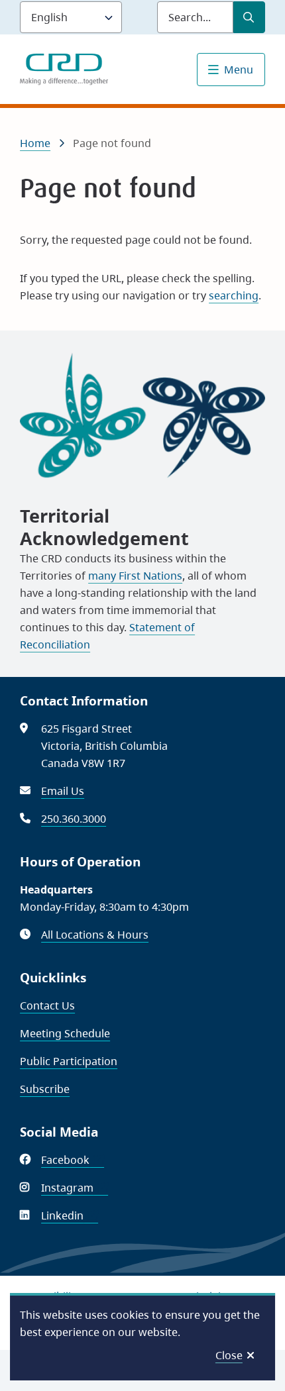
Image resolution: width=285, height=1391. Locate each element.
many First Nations (135, 575)
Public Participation (68, 1061)
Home (35, 143)
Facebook (72, 1160)
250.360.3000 (73, 818)
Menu (238, 69)
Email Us (62, 791)
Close (229, 1355)
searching (233, 295)
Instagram (74, 1187)
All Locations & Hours (94, 934)
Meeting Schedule (65, 1033)
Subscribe (45, 1089)
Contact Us (47, 1005)
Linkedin (69, 1215)
